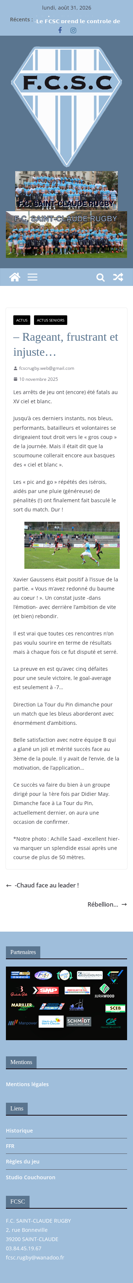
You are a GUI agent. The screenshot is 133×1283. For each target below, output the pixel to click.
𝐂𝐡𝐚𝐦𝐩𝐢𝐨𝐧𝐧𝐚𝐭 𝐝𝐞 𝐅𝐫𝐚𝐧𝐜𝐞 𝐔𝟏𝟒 (66, 17)
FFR (10, 1145)
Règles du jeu (23, 1161)
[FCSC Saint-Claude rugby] (15, 277)
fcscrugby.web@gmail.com (46, 368)
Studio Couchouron (30, 1177)
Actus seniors (50, 320)
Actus (21, 320)
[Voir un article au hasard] (118, 277)
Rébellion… (103, 904)
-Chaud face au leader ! (47, 885)
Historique (19, 1130)
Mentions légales (27, 1084)
